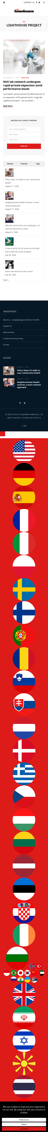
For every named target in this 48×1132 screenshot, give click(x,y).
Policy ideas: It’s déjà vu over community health (28, 371)
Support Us (7, 326)
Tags (38, 163)
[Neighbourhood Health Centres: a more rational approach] (9, 199)
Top (24, 426)
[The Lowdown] (24, 10)
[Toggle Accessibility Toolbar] (2, 433)
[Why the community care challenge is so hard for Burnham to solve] (9, 222)
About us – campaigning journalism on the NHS (21, 320)
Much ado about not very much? (19, 271)
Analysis (25, 78)
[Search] (44, 2)
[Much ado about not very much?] (9, 268)
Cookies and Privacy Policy (13, 338)
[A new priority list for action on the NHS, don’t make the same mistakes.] (9, 245)
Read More (8, 106)
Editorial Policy (8, 332)
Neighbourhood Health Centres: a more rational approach (29, 385)
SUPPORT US (29, 2)
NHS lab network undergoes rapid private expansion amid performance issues (22, 85)
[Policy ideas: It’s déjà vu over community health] (9, 176)
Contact (6, 344)
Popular (24, 163)
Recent (10, 163)
